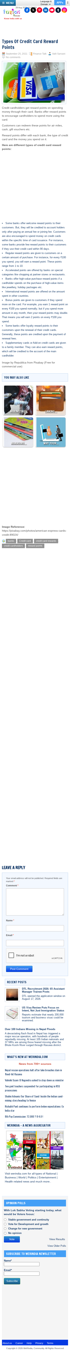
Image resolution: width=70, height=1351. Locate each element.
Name (10, 920)
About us (7, 1343)
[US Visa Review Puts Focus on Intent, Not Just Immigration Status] (12, 1013)
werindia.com (19, 1173)
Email (10, 935)
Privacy (39, 1343)
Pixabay (38, 362)
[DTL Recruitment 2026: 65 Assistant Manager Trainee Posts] (12, 994)
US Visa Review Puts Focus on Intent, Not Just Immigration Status (43, 1009)
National (51, 1173)
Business (11, 1177)
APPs (60, 2)
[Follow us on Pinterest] (39, 10)
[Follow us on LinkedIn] (45, 10)
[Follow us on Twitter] (33, 10)
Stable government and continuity (28, 1219)
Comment (12, 885)
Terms (50, 1343)
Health (9, 1181)
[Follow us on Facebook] (27, 10)
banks (11, 541)
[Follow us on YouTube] (52, 10)
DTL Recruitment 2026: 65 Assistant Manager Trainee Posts (43, 990)
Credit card (25, 541)
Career (19, 1343)
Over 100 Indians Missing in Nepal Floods (30, 1029)
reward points (35, 545)
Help (29, 1343)
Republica (20, 362)
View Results (57, 1239)
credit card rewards (46, 541)
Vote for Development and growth (28, 1224)
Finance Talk (39, 53)
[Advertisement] (34, 182)
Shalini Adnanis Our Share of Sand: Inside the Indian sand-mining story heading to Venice (34, 1098)
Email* (8, 1270)
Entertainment (48, 1177)
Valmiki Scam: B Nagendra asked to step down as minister (34, 1080)
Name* (8, 1260)
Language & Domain (46, 2)
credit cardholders (13, 545)
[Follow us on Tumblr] (58, 10)
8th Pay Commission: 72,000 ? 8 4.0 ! (24, 1116)
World (22, 1177)
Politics (32, 1177)
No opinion (15, 1233)
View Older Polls (56, 1245)
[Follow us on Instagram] (64, 10)
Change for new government (25, 1228)
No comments (13, 57)
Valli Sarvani (58, 53)
